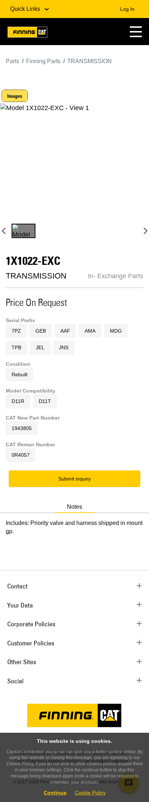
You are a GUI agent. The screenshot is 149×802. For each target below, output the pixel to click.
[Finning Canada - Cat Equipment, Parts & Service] (27, 33)
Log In (127, 9)
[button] (135, 31)
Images (14, 96)
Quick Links (26, 9)
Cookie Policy (90, 793)
